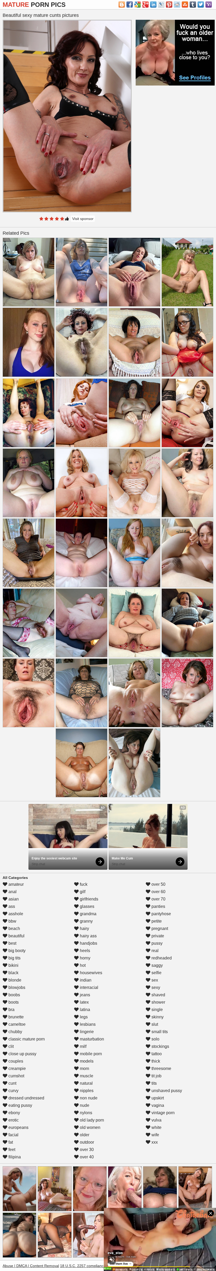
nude (84, 1105)
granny (86, 921)
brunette (15, 1017)
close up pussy (21, 1054)
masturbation (91, 1039)
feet (11, 1149)
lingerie (86, 1031)
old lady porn (91, 1120)
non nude (88, 1098)
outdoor (86, 1142)
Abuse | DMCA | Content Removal (31, 1266)
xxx (154, 1142)
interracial (88, 987)
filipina (14, 1157)
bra (10, 1009)
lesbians (87, 1024)
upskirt (157, 1098)
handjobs (88, 943)
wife (154, 1135)
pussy (156, 943)
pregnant (159, 928)
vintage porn (162, 1112)
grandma (87, 914)
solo (154, 1039)
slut (154, 1024)
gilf (82, 891)
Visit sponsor (83, 219)
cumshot (15, 1076)
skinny (157, 1017)
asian (13, 899)
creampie (16, 1068)
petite (156, 921)
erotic (13, 1120)
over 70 (157, 899)
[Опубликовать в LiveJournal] (161, 4)
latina (84, 1009)
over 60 (157, 891)
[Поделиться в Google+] (145, 4)
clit (10, 1046)
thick (155, 1061)
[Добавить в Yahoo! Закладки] (208, 4)
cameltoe (16, 1024)
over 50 (157, 884)
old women (89, 1127)
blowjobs (16, 987)
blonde (14, 980)
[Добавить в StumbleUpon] (185, 4)
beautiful (15, 936)
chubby (14, 1031)
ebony (13, 1112)
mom (84, 1068)
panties (157, 906)
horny (84, 958)
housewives (90, 972)
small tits (159, 1031)
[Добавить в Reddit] (177, 4)
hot (82, 965)
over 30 (86, 1149)
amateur (15, 884)
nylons (85, 1112)
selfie (155, 972)
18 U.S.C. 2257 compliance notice (88, 1266)
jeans (84, 995)
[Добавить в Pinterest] (169, 4)
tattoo (156, 1054)
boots (13, 1002)
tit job (155, 1076)
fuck (83, 884)
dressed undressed (25, 1098)
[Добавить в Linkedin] (153, 4)
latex (84, 1002)
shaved (157, 995)
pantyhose (160, 914)
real (154, 950)
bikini (12, 965)
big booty (16, 950)
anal (12, 891)
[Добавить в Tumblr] (193, 4)
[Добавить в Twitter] (201, 4)
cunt (11, 1083)
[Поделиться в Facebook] (129, 4)
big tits (14, 958)
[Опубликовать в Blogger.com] (122, 4)
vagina (157, 1105)
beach (13, 928)
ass (11, 906)
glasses (86, 906)
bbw (11, 921)
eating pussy (19, 1105)
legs (83, 1017)
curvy (12, 1090)
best (11, 943)
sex (154, 980)
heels (84, 950)
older (84, 1135)
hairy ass (88, 936)
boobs (13, 995)
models (86, 1061)
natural (86, 1083)
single (156, 1009)
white (155, 1127)
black (12, 972)
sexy (155, 987)
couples (15, 1061)
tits (153, 1083)
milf (82, 1046)
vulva (155, 1120)
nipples (86, 1090)
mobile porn (90, 1054)
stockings (159, 1046)
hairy (84, 928)
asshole (15, 914)
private (157, 936)
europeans (17, 1127)
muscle (86, 1076)
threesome (160, 1068)
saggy (156, 965)
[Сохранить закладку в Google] (137, 4)
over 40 (86, 1157)
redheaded (161, 958)
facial (12, 1135)
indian (85, 980)
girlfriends (88, 899)
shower (157, 1002)
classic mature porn (26, 1039)
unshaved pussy (166, 1090)
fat (10, 1142)
